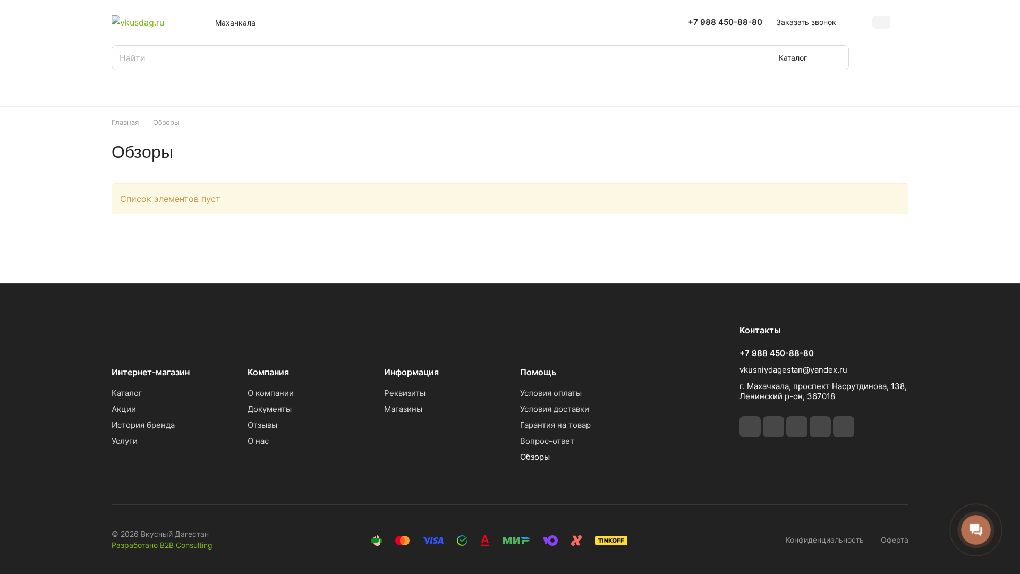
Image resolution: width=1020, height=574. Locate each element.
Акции (124, 409)
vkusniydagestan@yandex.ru (793, 370)
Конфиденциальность (825, 539)
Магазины (403, 409)
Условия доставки (554, 409)
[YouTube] (820, 426)
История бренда (143, 425)
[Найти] (835, 57)
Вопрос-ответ (547, 441)
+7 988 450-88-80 (725, 22)
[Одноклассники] (843, 426)
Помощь (538, 372)
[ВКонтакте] (750, 426)
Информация (411, 372)
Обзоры (535, 457)
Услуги (125, 441)
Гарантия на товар (555, 425)
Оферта (894, 539)
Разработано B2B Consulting (162, 545)
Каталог (127, 393)
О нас (258, 441)
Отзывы (262, 425)
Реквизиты (405, 393)
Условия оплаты (551, 393)
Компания (268, 372)
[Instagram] (773, 426)
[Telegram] (797, 426)
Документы (270, 409)
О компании (271, 393)
